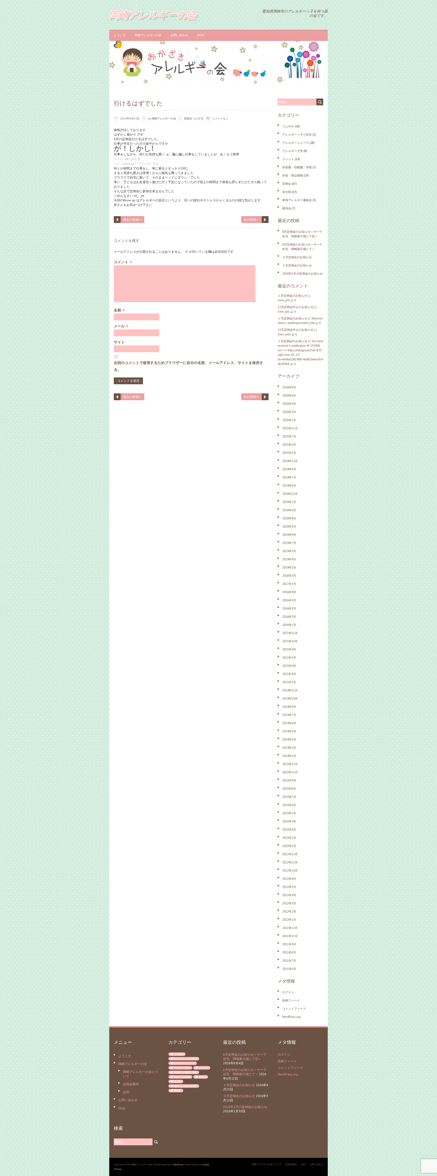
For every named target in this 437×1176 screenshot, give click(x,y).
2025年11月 (290, 428)
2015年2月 (289, 682)
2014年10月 (290, 699)
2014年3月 (289, 739)
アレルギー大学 (292, 151)
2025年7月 (289, 436)
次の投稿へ (251, 219)
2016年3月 (289, 608)
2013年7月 (289, 797)
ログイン (288, 992)
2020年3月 (289, 527)
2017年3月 (289, 584)
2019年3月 (289, 567)
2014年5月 (289, 731)
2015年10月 (290, 641)
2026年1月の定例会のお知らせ (302, 274)
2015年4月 (289, 666)
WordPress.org (291, 1017)
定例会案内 (131, 1084)
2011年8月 (289, 952)
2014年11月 (290, 690)
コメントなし (220, 118)
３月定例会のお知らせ (297, 265)
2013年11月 (290, 772)
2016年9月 (289, 592)
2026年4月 (289, 404)
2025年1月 (289, 453)
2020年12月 (290, 494)
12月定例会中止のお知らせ (295, 307)
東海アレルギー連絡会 (297, 200)
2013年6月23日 (130, 118)
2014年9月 (289, 707)
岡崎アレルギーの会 (148, 35)
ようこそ (120, 35)
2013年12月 (290, 764)
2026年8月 (289, 387)
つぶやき (198, 118)
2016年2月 (289, 617)
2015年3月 (289, 674)
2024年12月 (290, 461)
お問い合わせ (179, 35)
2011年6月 (289, 969)
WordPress (178, 1164)
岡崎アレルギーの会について (266, 1164)
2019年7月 (289, 543)
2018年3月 (289, 576)
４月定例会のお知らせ (297, 257)
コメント (123, 262)
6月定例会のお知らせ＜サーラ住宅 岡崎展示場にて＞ (244, 1072)
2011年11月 (290, 936)
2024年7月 (289, 477)
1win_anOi (284, 334)
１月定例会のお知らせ (292, 296)
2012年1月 (289, 920)
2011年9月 (289, 944)
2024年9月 (289, 469)
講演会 (286, 208)
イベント (288, 159)
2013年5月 (289, 813)
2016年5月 (289, 600)
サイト (119, 342)
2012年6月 (289, 879)
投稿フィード (291, 1000)
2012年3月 (289, 903)
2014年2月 (289, 748)
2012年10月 (290, 871)
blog (200, 35)
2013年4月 (289, 821)
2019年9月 (289, 535)
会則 (126, 1092)
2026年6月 (289, 395)
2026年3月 (289, 412)
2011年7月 (289, 961)
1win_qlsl (284, 312)
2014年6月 (289, 723)
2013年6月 (289, 805)
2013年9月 (289, 780)
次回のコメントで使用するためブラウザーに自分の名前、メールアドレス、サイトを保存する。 (188, 366)
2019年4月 (289, 559)
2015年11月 (290, 633)
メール (121, 326)
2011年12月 (290, 928)
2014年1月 (289, 756)
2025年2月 (289, 445)
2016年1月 (289, 625)
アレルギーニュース (295, 143)
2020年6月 (289, 510)
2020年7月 (289, 502)
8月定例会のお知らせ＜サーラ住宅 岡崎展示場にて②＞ (244, 1056)
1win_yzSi (284, 300)
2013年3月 (289, 830)
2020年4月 (289, 518)
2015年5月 (289, 658)
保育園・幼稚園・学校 (297, 167)
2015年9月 (289, 649)
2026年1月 (289, 420)
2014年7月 (289, 715)
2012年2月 (289, 911)
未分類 (286, 192)
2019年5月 (289, 551)
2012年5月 (289, 887)
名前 (119, 310)
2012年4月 (289, 895)
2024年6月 (289, 486)
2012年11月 (290, 862)
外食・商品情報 (292, 175)
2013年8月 (289, 789)
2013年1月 (289, 846)
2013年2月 (289, 838)
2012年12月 (290, 854)
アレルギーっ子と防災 (297, 135)
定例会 (286, 184)
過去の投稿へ (132, 219)
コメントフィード (294, 1009)
